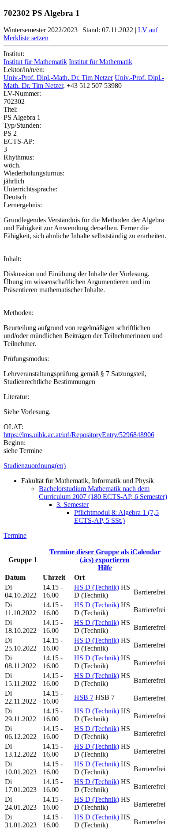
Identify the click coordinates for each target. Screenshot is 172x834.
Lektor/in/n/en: (24, 69)
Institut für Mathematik (35, 61)
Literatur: (16, 396)
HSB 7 (83, 697)
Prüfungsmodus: (26, 358)
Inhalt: (12, 259)
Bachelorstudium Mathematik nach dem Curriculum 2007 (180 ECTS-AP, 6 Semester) (103, 492)
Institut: (14, 53)
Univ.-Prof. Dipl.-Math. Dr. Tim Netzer (58, 77)
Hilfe (105, 567)
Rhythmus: (19, 157)
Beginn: (15, 442)
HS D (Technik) (96, 587)
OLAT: (13, 426)
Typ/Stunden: (22, 125)
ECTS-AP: (19, 141)
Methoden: (19, 312)
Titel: (11, 109)
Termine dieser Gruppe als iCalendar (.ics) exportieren (105, 556)
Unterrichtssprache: (30, 189)
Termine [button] (15, 535)
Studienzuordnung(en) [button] (35, 465)
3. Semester (72, 504)
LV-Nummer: (22, 93)
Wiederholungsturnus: (34, 173)
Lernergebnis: (23, 205)
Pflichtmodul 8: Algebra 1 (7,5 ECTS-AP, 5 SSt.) (116, 516)
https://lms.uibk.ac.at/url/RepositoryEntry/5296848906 (79, 434)
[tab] (86, 466)
